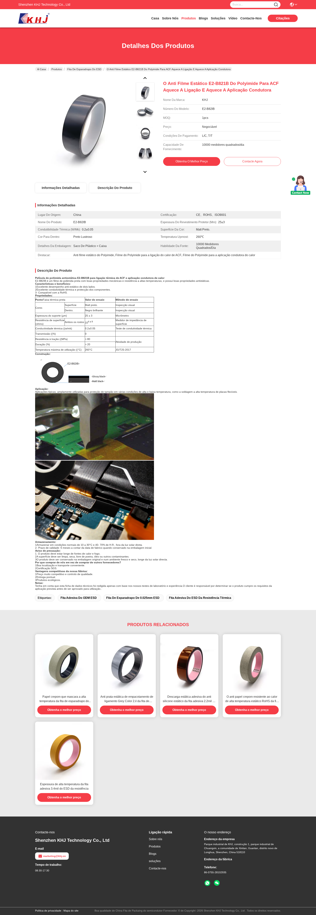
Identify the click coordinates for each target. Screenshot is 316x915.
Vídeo (232, 18)
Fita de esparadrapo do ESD (84, 69)
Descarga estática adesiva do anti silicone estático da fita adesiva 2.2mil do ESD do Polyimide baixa (189, 699)
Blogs (203, 18)
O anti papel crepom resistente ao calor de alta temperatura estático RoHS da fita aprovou (252, 699)
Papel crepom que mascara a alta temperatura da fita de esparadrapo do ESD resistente (64, 699)
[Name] (276, 4)
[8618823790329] (207, 883)
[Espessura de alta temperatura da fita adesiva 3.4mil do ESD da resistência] (64, 751)
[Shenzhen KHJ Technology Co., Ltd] (38, 18)
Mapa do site (70, 910)
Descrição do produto (115, 188)
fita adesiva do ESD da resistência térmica (200, 597)
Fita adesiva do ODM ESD (79, 597)
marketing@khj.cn (54, 856)
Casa (155, 18)
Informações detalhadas (61, 188)
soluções (218, 18)
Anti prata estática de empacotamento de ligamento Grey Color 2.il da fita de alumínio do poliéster (126, 699)
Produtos (188, 18)
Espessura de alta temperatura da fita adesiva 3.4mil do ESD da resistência (64, 786)
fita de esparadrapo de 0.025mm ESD (132, 597)
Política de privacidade (48, 910)
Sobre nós (170, 18)
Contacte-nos (251, 18)
